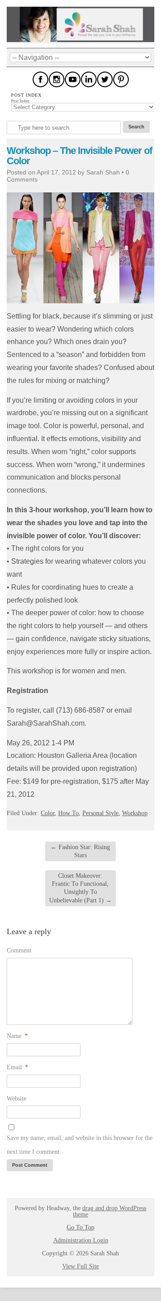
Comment (19, 950)
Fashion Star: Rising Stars (80, 851)
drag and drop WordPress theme (109, 1211)
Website (16, 1098)
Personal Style (100, 813)
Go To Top (80, 1227)
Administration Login (80, 1240)
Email (17, 1067)
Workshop (135, 813)
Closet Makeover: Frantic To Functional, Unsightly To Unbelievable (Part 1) (80, 888)
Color (48, 813)
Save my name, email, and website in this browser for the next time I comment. (80, 1145)
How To (68, 813)
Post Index (20, 101)
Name (17, 1036)
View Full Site (80, 1266)
